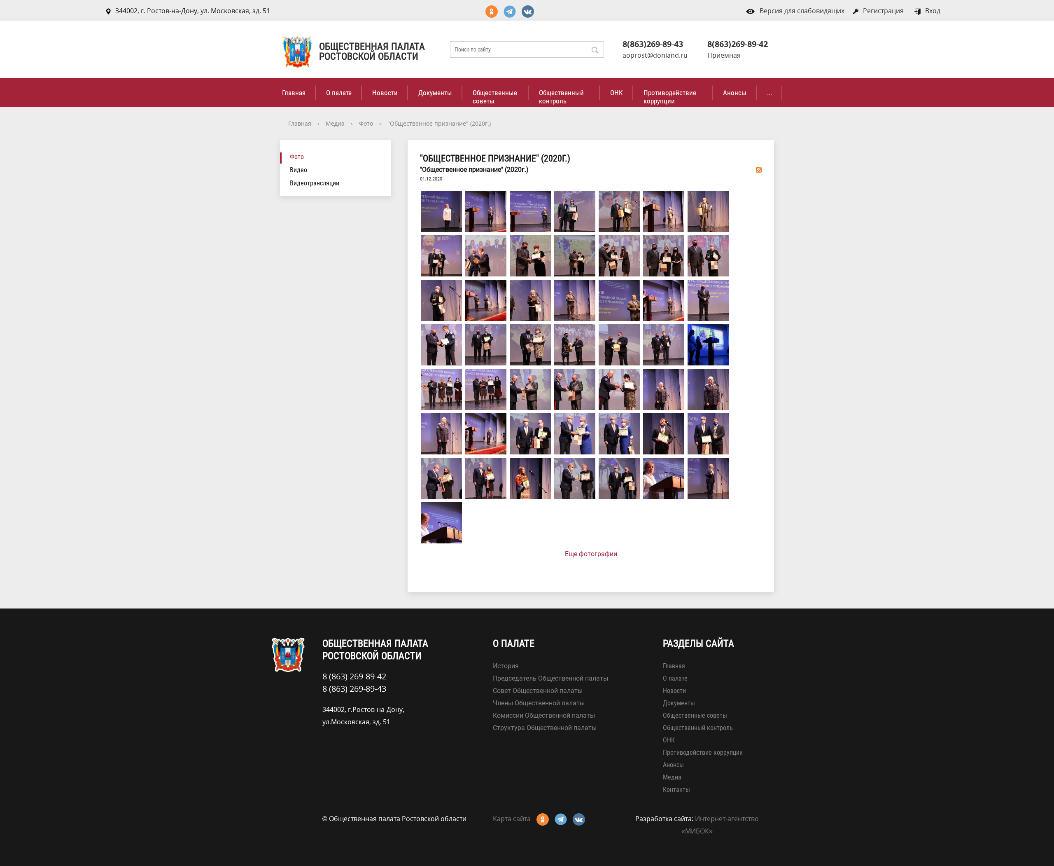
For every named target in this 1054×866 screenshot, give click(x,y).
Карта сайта (512, 818)
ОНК (616, 93)
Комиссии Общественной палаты (544, 715)
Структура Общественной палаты (545, 728)
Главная (293, 93)
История (506, 666)
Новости (385, 93)
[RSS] (759, 169)
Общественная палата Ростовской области (372, 51)
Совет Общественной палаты (538, 691)
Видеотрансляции (314, 183)
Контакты (676, 789)
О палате (339, 93)
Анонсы (734, 93)
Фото (366, 123)
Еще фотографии (591, 554)
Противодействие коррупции (670, 97)
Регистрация (883, 10)
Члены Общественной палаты (539, 703)
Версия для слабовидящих (802, 10)
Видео (298, 170)
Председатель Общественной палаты (550, 678)
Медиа (335, 123)
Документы (435, 93)
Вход (932, 10)
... (769, 93)
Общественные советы (495, 97)
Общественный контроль (561, 97)
